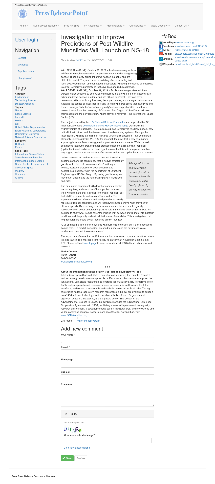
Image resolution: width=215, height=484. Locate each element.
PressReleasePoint (61, 14)
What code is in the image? (80, 435)
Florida (19, 147)
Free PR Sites (71, 25)
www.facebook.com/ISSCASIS (191, 46)
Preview (81, 458)
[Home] (25, 13)
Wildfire (19, 120)
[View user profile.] (145, 73)
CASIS (79, 60)
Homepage (67, 359)
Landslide (20, 117)
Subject (65, 371)
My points (23, 64)
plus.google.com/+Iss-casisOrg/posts (194, 53)
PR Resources (92, 25)
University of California (27, 134)
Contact (22, 57)
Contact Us (181, 25)
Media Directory (159, 25)
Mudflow (19, 170)
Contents (20, 174)
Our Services (137, 25)
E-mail (65, 347)
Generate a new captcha (77, 447)
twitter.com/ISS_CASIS (187, 50)
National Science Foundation (30, 137)
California (20, 144)
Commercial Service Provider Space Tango (105, 125)
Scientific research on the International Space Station (29, 159)
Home (23, 25)
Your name (68, 334)
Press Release (115, 25)
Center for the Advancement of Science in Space (31, 165)
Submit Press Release (45, 25)
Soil (17, 123)
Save (69, 458)
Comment (67, 384)
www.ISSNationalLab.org (74, 315)
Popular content (26, 71)
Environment (22, 97)
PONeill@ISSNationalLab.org (76, 261)
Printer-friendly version (88, 320)
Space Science (23, 113)
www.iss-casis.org (184, 42)
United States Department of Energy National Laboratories (30, 128)
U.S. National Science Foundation (107, 122)
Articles (19, 177)
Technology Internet (25, 100)
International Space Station (29, 154)
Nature (18, 110)
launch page (90, 243)
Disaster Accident (24, 103)
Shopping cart (25, 78)
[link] (34, 39)
